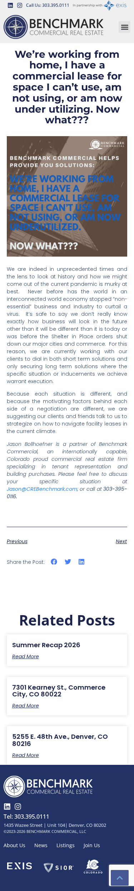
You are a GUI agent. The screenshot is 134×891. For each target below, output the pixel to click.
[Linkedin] (10, 5)
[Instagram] (20, 5)
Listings (65, 845)
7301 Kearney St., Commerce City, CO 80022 (58, 691)
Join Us (92, 845)
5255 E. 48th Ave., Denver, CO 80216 (60, 740)
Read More (25, 656)
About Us (14, 845)
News (41, 845)
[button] (124, 27)
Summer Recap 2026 (46, 644)
